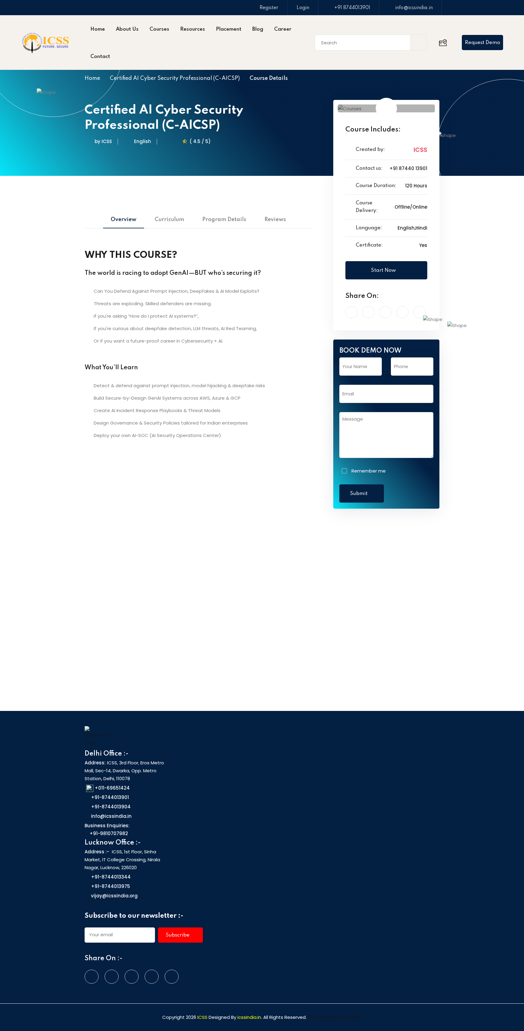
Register (269, 7)
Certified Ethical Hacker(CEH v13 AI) (129, 608)
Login (303, 7)
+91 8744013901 (352, 7)
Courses (159, 29)
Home (97, 29)
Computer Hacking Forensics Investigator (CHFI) (257, 608)
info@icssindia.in (414, 7)
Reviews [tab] (275, 219)
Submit (359, 493)
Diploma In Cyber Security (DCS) (384, 604)
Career (282, 29)
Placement (228, 29)
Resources (192, 29)
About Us (127, 29)
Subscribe (178, 935)
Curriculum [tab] (169, 219)
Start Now (384, 270)
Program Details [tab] (224, 219)
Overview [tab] (123, 219)
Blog (257, 29)
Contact (100, 56)
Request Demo (482, 42)
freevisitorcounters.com (335, 1017)
